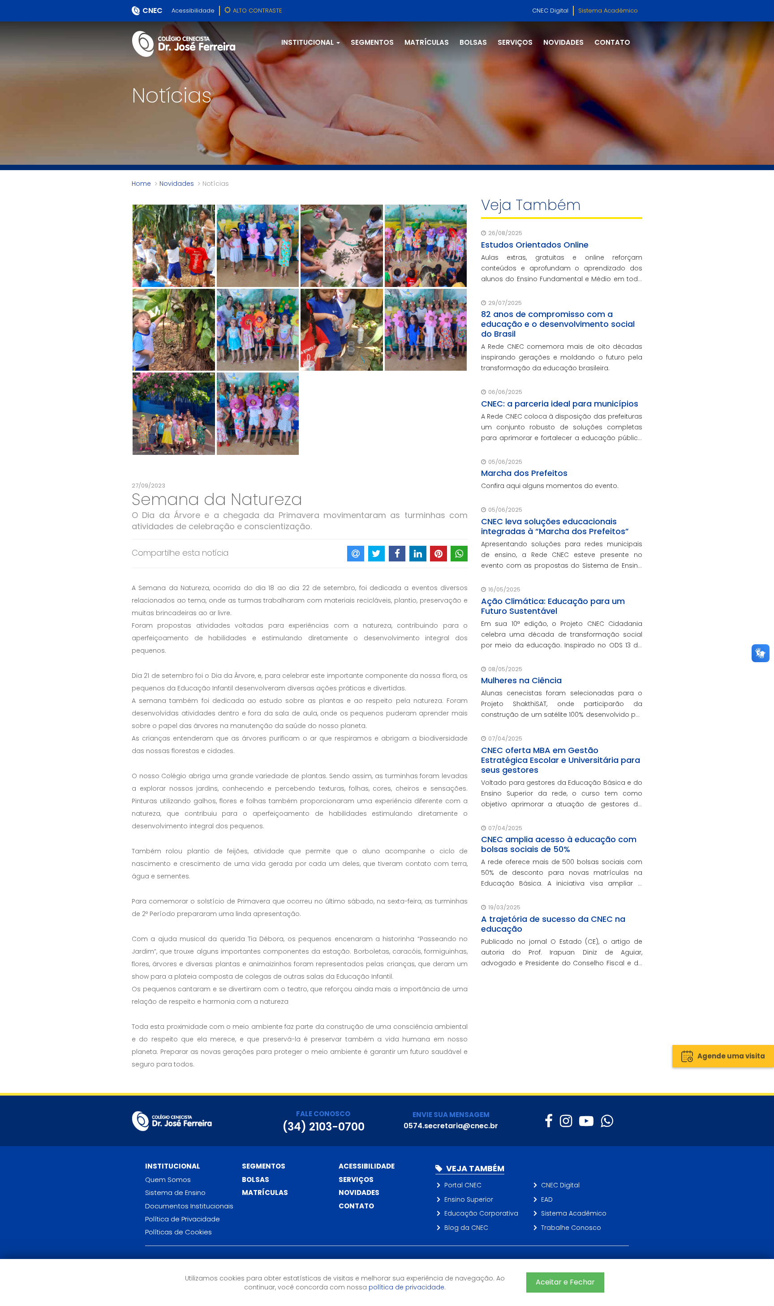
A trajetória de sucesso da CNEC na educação (553, 923)
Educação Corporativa (481, 1213)
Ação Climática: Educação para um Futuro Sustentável (553, 606)
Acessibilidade (193, 10)
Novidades (563, 42)
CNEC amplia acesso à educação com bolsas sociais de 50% (558, 844)
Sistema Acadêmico (608, 10)
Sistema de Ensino (175, 1192)
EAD (547, 1199)
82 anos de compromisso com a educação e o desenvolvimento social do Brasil (558, 323)
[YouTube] (586, 1121)
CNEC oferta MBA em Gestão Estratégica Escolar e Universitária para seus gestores (560, 760)
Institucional (172, 1166)
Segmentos (372, 42)
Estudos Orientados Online (535, 244)
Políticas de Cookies (178, 1232)
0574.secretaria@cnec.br (451, 1126)
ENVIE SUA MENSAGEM (451, 1114)
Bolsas (473, 42)
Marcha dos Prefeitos (524, 473)
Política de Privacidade (182, 1219)
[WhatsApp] (607, 1121)
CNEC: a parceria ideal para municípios (559, 403)
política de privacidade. (407, 1287)
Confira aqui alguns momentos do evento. (550, 485)
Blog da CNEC (466, 1227)
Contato (612, 42)
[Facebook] (549, 1121)
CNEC (152, 10)
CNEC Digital (550, 10)
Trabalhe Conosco (571, 1227)
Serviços (515, 42)
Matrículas (426, 42)
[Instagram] (566, 1121)
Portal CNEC (463, 1185)
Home (141, 183)
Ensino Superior (468, 1199)
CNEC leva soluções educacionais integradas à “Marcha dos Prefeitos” (555, 526)
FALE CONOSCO (323, 1113)
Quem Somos (168, 1179)
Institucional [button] (308, 42)
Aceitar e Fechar (565, 1282)
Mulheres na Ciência (521, 680)
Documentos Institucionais (189, 1206)
